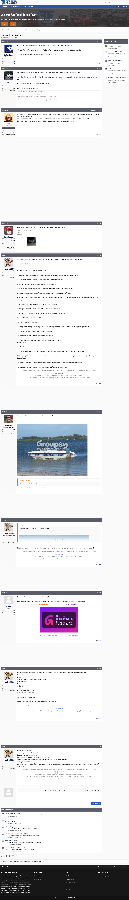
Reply (99, 63)
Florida (13, 434)
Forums (5, 6)
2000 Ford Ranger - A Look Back (13, 827)
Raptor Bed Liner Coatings (11, 840)
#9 (100, 668)
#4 (100, 223)
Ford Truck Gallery (70, 882)
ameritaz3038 (9, 269)
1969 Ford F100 (9, 820)
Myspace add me (73, 635)
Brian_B (8, 606)
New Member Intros (112, 48)
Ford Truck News (112, 65)
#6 (100, 411)
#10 (100, 746)
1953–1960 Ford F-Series (114, 57)
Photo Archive (29, 6)
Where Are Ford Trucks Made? (12, 813)
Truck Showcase (16, 6)
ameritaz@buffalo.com (60, 372)
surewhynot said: (23, 525)
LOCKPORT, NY (11, 277)
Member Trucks (70, 879)
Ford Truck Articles (7, 810)
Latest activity (37, 879)
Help (123, 866)
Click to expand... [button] (59, 539)
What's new (38, 872)
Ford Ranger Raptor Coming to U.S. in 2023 (16, 847)
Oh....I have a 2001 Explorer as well (49, 635)
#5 (100, 255)
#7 (100, 520)
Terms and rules (109, 866)
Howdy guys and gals (113, 68)
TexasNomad (8, 237)
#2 (100, 68)
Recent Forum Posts (110, 41)
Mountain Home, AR (10, 615)
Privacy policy (117, 866)
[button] (19, 790)
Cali (14, 63)
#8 (100, 592)
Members (68, 875)
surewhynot (8, 425)
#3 (100, 110)
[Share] (98, 41)
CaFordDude (5, 37)
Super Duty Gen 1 (112, 82)
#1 (100, 41)
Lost (8, 82)
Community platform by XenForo (64, 897)
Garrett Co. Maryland (10, 134)
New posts (37, 875)
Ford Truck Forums (70, 889)
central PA (12, 90)
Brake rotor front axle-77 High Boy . (116, 45)
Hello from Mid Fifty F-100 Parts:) (116, 51)
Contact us (100, 866)
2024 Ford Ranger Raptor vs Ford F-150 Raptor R (17, 833)
